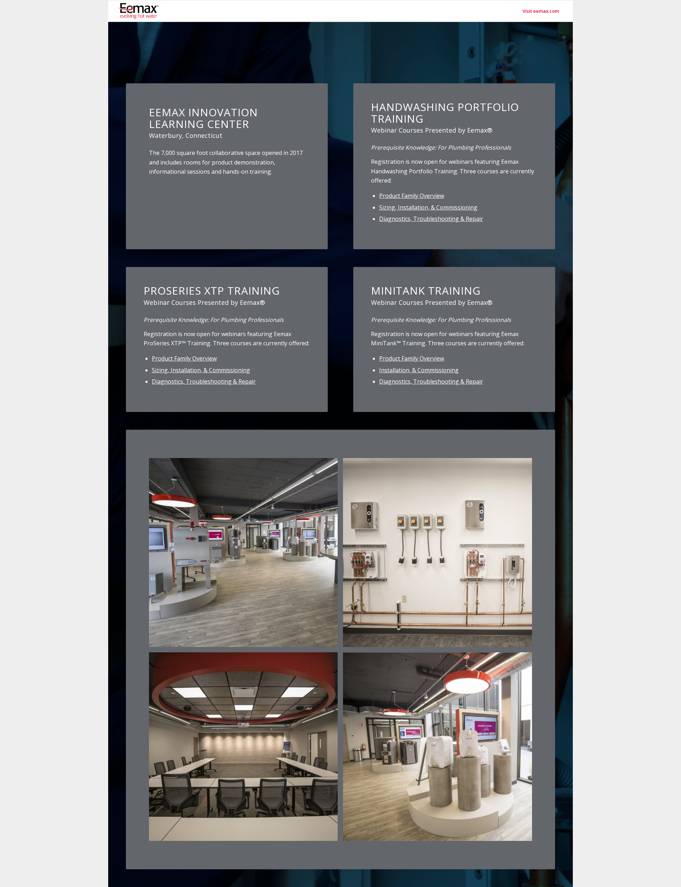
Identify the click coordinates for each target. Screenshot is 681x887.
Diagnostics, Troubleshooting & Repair (431, 219)
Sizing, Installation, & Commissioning (428, 207)
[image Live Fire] (440, 555)
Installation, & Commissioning (419, 370)
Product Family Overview (411, 196)
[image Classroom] (246, 749)
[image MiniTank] (440, 749)
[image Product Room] (246, 555)
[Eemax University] (138, 11)
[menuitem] (541, 11)
